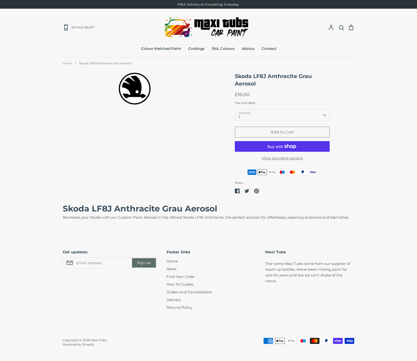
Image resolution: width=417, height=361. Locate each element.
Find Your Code (180, 276)
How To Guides (180, 284)
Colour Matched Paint (161, 48)
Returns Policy (179, 307)
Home (172, 261)
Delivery (174, 299)
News (171, 269)
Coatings (196, 48)
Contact (269, 48)
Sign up (144, 262)
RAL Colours (223, 48)
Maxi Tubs (98, 340)
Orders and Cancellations (189, 292)
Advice (248, 48)
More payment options (282, 158)
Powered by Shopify (78, 344)
